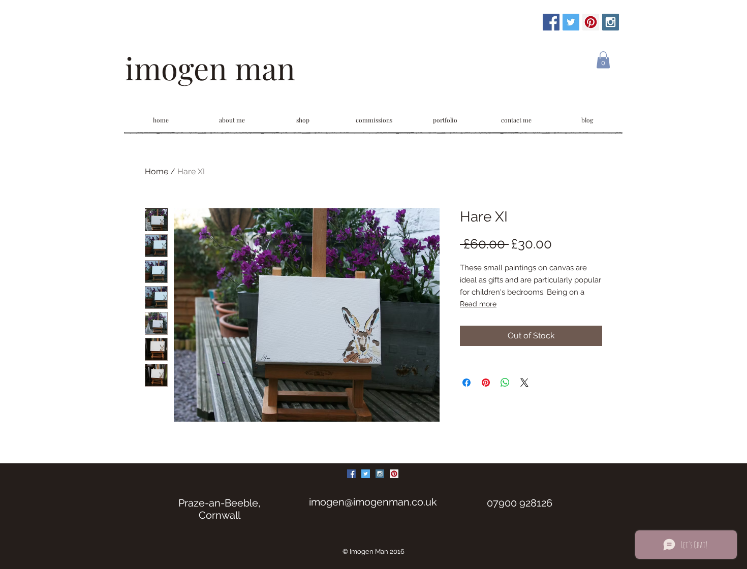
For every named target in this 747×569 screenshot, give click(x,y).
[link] (603, 59)
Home (156, 171)
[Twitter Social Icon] (571, 22)
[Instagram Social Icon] (610, 22)
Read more (478, 304)
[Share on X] (524, 382)
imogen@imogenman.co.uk (373, 502)
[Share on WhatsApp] (505, 382)
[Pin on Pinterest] (486, 382)
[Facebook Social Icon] (551, 22)
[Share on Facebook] (466, 382)
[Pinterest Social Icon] (590, 22)
